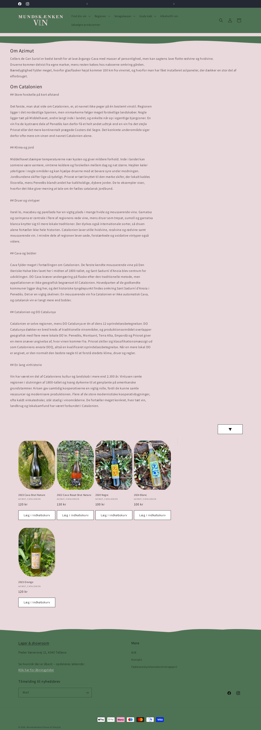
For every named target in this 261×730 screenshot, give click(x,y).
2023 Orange (25, 582)
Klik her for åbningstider (36, 670)
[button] (80, 16)
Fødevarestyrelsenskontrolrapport (154, 666)
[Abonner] (87, 693)
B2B (133, 652)
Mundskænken (34, 727)
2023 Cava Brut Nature (31, 495)
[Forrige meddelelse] (87, 4)
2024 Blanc (140, 495)
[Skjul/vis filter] (230, 429)
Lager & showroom (33, 643)
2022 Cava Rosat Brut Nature (74, 495)
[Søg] (221, 20)
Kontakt (136, 659)
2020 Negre (101, 495)
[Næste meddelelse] (173, 4)
